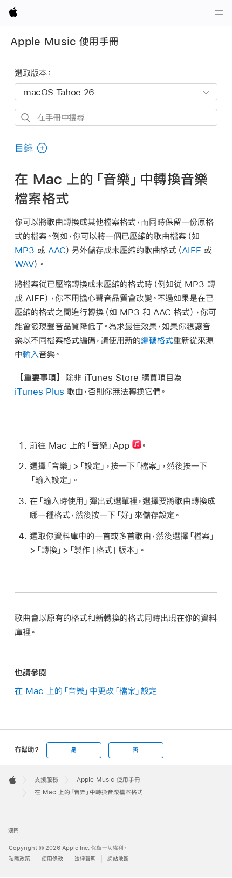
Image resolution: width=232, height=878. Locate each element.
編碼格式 (157, 340)
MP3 (25, 250)
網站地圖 (118, 859)
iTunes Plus (39, 391)
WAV (24, 264)
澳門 (13, 831)
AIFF (191, 250)
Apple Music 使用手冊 (64, 41)
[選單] (219, 13)
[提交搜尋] (26, 118)
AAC (57, 250)
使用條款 (52, 859)
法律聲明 (85, 859)
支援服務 (46, 780)
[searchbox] (116, 117)
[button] (31, 148)
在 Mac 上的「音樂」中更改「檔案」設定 (86, 690)
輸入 (31, 354)
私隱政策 (19, 859)
